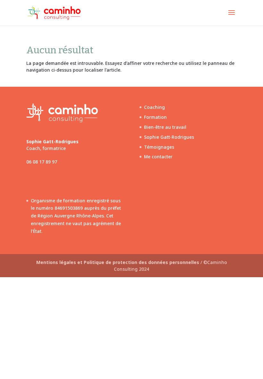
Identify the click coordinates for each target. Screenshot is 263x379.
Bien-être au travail (165, 127)
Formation (155, 117)
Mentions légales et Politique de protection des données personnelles (118, 262)
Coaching (154, 107)
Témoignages (159, 147)
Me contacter (158, 157)
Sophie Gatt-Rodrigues (169, 137)
